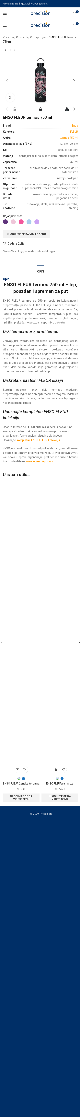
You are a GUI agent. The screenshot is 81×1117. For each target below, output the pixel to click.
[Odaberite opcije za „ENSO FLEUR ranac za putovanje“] (56, 769)
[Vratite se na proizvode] (10, 50)
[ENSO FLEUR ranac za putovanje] (59, 628)
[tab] (40, 270)
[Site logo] (40, 13)
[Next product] (14, 50)
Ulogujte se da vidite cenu (26, 234)
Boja (6, 216)
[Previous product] (5, 50)
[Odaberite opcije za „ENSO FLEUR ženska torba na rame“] (17, 769)
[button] (7, 81)
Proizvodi (22, 37)
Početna (8, 37)
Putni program (39, 37)
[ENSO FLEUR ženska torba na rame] (21, 628)
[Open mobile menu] (5, 13)
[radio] (5, 221)
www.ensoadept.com (39, 461)
